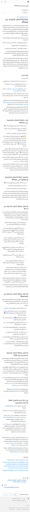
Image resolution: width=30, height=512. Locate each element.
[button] (5, 2)
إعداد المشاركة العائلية (16, 451)
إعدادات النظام (8, 308)
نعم (15, 494)
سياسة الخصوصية (26, 509)
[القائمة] (1, 2)
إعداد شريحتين (17, 161)
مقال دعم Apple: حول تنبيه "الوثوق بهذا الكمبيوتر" (15, 470)
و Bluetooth (10, 405)
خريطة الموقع (12, 509)
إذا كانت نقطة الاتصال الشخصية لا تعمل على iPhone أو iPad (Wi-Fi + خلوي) (14, 417)
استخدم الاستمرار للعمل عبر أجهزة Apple (17, 459)
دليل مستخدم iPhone (21, 5)
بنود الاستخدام (18, 509)
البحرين (27, 505)
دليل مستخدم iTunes (17, 385)
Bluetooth (14, 81)
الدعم (24, 498)
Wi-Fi (20, 81)
